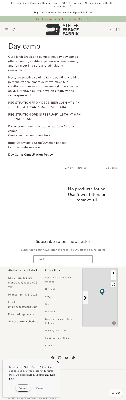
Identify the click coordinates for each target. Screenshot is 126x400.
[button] (6, 29)
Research (50, 345)
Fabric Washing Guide (57, 338)
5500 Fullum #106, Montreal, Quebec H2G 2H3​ (23, 282)
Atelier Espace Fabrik (27, 398)
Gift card (50, 289)
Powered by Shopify (46, 398)
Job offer (50, 311)
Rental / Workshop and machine (58, 279)
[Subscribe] (88, 259)
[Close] (57, 361)
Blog (47, 304)
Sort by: (69, 167)
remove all (87, 199)
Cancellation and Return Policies (58, 321)
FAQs (48, 296)
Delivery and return (55, 330)
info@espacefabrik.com (23, 307)
